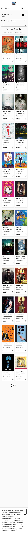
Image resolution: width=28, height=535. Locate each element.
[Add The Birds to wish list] (13, 235)
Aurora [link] (4, 256)
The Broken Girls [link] (20, 256)
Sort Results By (5, 20)
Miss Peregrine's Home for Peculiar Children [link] (20, 83)
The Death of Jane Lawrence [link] (20, 198)
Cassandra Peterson (8, 316)
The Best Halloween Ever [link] (7, 343)
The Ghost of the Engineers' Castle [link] (7, 285)
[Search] (2, 8)
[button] (23, 15)
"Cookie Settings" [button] (12, 524)
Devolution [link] (6, 140)
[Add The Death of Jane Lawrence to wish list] (26, 206)
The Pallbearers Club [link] (7, 83)
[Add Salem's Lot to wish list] (13, 379)
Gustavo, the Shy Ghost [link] (7, 198)
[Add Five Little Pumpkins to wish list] (26, 177)
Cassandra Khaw (20, 113)
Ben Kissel (19, 287)
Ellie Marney (19, 345)
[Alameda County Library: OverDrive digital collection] (14, 3)
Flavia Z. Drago (7, 200)
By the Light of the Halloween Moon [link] (20, 140)
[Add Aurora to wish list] (13, 263)
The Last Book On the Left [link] (20, 285)
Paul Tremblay (7, 84)
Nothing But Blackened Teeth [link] (20, 111)
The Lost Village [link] (7, 111)
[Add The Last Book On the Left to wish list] (26, 292)
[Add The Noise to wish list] (26, 61)
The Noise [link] (18, 54)
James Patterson (20, 56)
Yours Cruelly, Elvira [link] (7, 314)
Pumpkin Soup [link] (6, 54)
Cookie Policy (13, 530)
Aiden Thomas (20, 316)
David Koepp (6, 258)
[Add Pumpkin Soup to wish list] (13, 61)
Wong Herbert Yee (21, 374)
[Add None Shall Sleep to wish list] (26, 350)
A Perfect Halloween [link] (20, 372)
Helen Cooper (7, 56)
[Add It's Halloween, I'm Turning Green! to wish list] (13, 177)
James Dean (19, 171)
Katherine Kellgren (8, 229)
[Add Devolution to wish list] (13, 148)
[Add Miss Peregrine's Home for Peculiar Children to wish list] (26, 90)
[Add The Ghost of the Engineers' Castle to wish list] (13, 292)
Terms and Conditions (8, 512)
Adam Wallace (20, 229)
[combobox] (11, 8)
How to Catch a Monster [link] (20, 227)
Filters (3, 25)
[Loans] (22, 9)
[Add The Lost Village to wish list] (13, 119)
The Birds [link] (5, 227)
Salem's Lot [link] (6, 372)
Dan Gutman (6, 171)
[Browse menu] (25, 8)
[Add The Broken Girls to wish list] (26, 263)
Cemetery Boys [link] (20, 314)
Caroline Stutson (20, 142)
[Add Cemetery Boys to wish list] (26, 321)
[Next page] (17, 385)
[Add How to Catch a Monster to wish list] (26, 235)
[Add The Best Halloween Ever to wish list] (13, 350)
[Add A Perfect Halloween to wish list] (26, 379)
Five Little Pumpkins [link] (20, 169)
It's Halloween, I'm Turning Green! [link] (7, 169)
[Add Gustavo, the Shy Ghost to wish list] (13, 206)
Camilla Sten (7, 113)
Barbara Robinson (8, 345)
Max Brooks (6, 142)
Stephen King (7, 374)
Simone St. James (21, 258)
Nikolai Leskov (7, 287)
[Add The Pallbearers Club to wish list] (13, 90)
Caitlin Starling (20, 200)
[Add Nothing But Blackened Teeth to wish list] (26, 119)
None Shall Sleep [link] (20, 343)
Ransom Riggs (20, 84)
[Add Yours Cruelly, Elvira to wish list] (13, 321)
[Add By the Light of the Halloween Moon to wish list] (26, 148)
